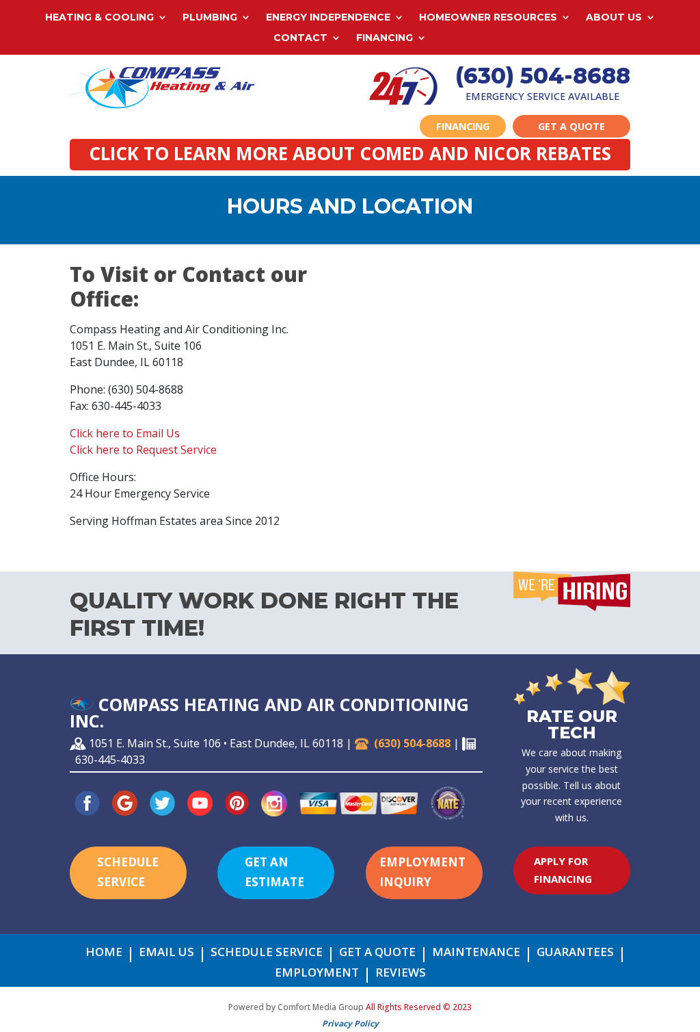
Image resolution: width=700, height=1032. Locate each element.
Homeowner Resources (488, 17)
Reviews (400, 974)
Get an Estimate (274, 872)
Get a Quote (571, 126)
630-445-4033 (110, 759)
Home (103, 953)
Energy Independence (328, 17)
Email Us (166, 953)
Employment (317, 974)
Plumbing (210, 17)
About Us (614, 17)
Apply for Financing (563, 870)
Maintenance (476, 953)
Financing (384, 38)
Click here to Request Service (143, 449)
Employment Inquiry (422, 872)
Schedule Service (128, 872)
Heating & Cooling (99, 17)
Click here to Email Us (125, 433)
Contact (300, 38)
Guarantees (575, 953)
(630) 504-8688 (542, 76)
